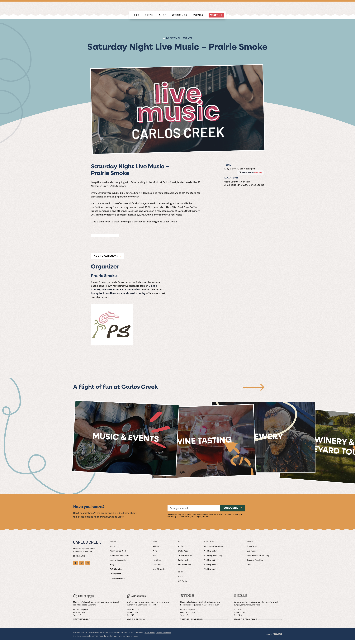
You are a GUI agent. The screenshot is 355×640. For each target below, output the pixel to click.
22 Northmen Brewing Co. (250, 6)
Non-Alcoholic (159, 569)
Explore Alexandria (117, 560)
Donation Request (117, 578)
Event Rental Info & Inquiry (258, 555)
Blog (112, 564)
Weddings (179, 15)
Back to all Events (179, 38)
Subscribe (231, 508)
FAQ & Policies (116, 569)
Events (198, 15)
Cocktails (157, 564)
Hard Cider (157, 560)
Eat (136, 15)
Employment (115, 573)
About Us (277, 6)
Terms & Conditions (163, 632)
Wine (155, 551)
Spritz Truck (183, 560)
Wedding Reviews (211, 564)
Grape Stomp (252, 546)
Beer (155, 555)
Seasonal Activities (255, 560)
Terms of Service (132, 636)
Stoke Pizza (183, 551)
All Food (181, 546)
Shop (162, 15)
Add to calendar (106, 256)
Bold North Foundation (120, 555)
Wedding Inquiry (211, 569)
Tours (249, 564)
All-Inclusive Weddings (213, 546)
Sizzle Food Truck (185, 555)
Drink (149, 15)
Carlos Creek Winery (221, 6)
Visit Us (216, 15)
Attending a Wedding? (213, 555)
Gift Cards (182, 581)
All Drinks (157, 546)
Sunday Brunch (184, 564)
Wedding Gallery (210, 551)
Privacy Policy (203, 514)
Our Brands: (200, 6)
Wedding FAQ (209, 560)
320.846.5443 (79, 556)
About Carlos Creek (118, 551)
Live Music (251, 551)
